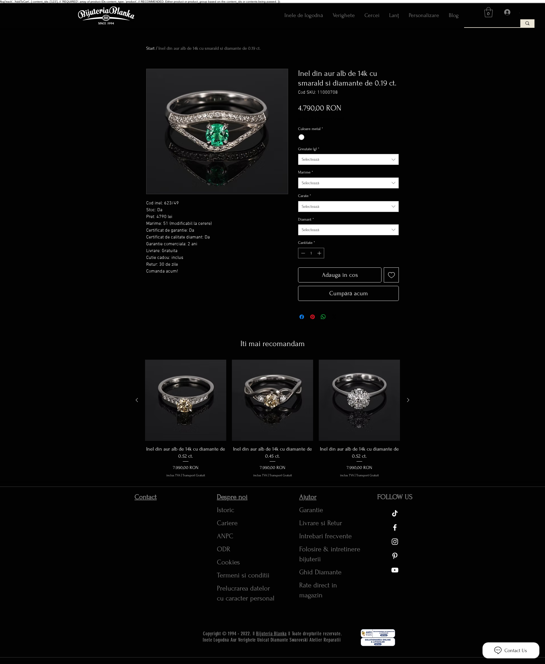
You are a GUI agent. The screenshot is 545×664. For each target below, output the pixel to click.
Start (150, 48)
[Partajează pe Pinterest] (312, 316)
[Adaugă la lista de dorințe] (391, 274)
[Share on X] (334, 316)
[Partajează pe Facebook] (301, 316)
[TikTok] (395, 513)
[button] (488, 12)
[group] (272, 418)
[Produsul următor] (408, 400)
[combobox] (348, 159)
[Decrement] (302, 253)
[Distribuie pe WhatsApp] (323, 316)
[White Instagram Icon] (395, 541)
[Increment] (319, 253)
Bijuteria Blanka (271, 634)
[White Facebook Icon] (395, 527)
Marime (305, 172)
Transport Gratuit (330, 118)
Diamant (306, 219)
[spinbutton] (311, 253)
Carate (304, 196)
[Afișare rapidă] (185, 400)
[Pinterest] (395, 556)
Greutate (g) (308, 149)
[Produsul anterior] (136, 400)
